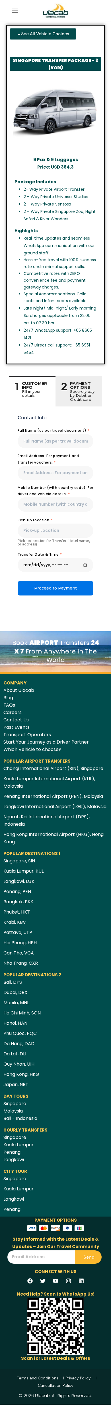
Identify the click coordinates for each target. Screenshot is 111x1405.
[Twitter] (42, 1280)
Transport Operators (27, 734)
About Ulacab (18, 690)
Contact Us (16, 720)
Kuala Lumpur (18, 1145)
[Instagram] (68, 1280)
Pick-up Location (35, 520)
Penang (11, 1152)
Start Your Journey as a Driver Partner (46, 742)
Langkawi (13, 1159)
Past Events (16, 727)
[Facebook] (29, 1280)
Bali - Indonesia (20, 1118)
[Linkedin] (81, 1280)
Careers (12, 712)
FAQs (9, 705)
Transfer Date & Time (40, 554)
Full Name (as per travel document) (53, 430)
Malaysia (13, 1111)
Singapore (14, 1103)
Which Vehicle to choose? (32, 749)
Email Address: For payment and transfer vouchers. (48, 458)
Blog (8, 697)
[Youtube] (55, 1280)
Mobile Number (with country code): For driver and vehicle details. (55, 490)
